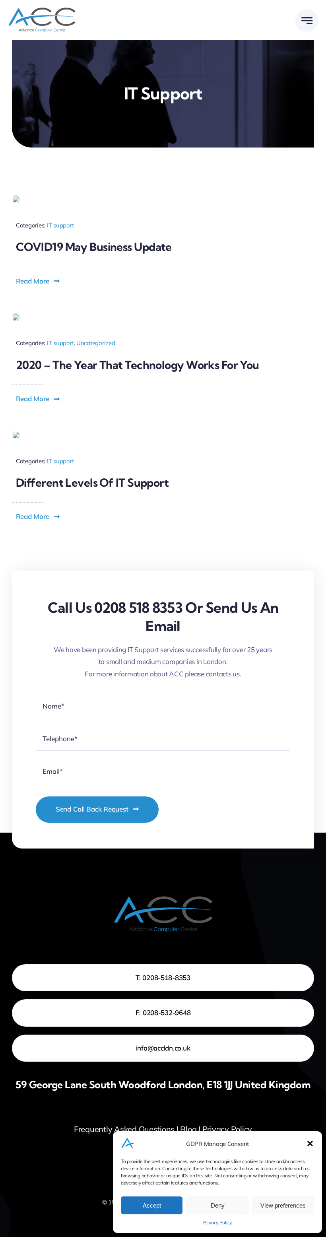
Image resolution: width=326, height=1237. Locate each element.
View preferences (283, 1205)
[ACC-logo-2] (42, 11)
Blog (188, 1129)
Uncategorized (95, 343)
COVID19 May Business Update (94, 247)
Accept (152, 1205)
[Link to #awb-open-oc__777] (306, 20)
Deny (218, 1205)
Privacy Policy (217, 1222)
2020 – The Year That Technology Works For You (137, 365)
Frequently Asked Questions (124, 1129)
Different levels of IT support (92, 482)
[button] (310, 1144)
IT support (60, 225)
